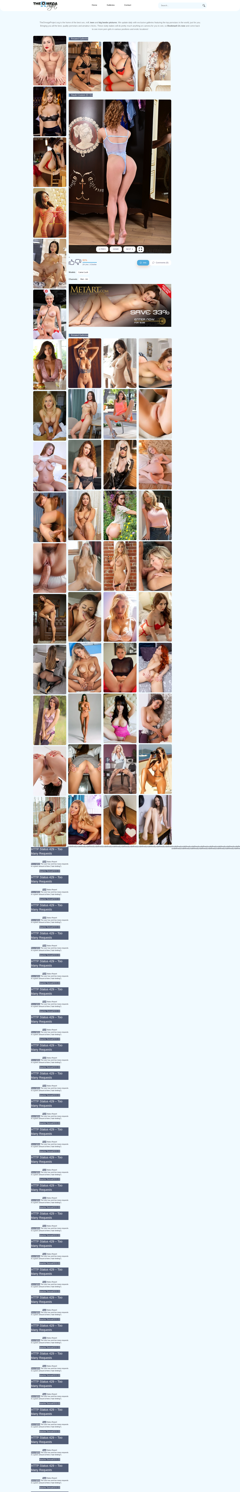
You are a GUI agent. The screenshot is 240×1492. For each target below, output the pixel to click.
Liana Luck (83, 272)
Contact (127, 5)
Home (94, 5)
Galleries (111, 5)
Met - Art (84, 279)
